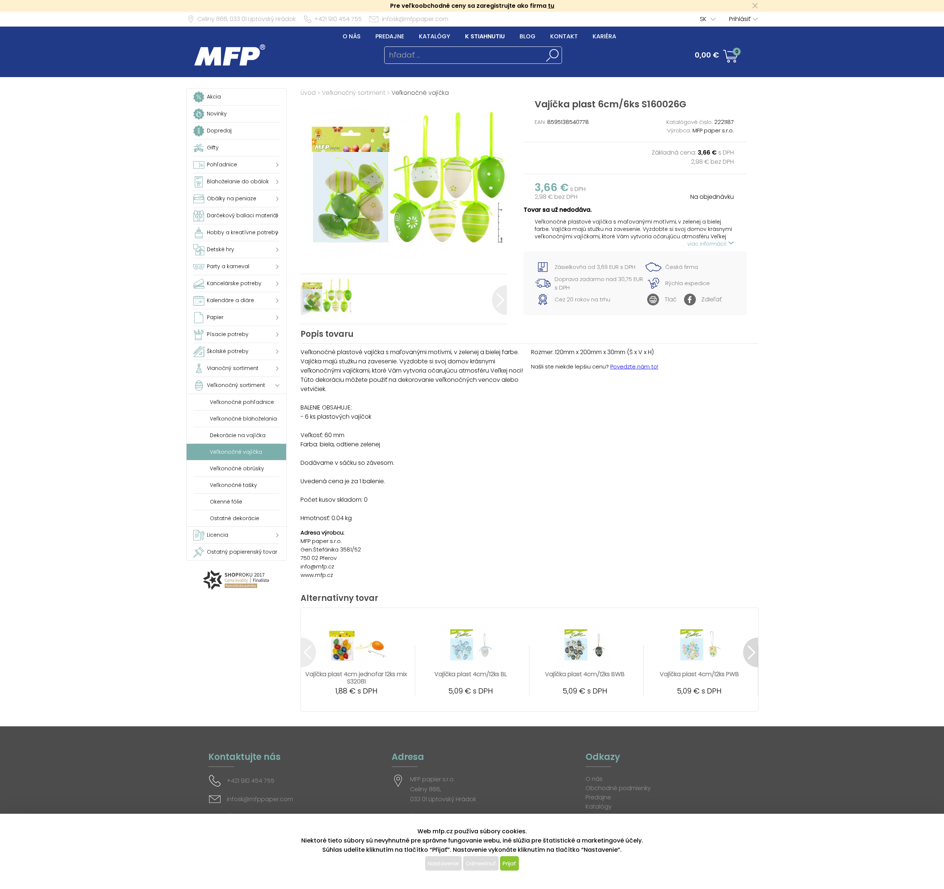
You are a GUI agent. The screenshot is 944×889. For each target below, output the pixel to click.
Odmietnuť (481, 863)
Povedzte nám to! (634, 366)
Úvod (308, 93)
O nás (352, 36)
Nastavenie (443, 863)
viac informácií (707, 244)
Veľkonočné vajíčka (420, 93)
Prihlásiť (739, 19)
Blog (527, 36)
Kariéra (604, 36)
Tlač (670, 299)
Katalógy (434, 36)
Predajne (389, 36)
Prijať (509, 863)
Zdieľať (711, 299)
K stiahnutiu (485, 36)
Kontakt (564, 36)
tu (551, 5)
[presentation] (308, 300)
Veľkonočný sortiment (353, 93)
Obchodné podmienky (618, 788)
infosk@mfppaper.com (415, 19)
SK (703, 19)
